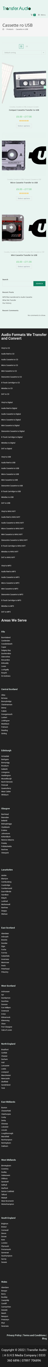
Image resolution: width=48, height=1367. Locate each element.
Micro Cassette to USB (10, 474)
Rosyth (4, 673)
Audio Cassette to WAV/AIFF (12, 523)
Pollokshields (6, 846)
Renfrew (4, 850)
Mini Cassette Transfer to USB (24, 255)
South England (8, 1218)
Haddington (6, 775)
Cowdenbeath (6, 644)
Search (5, 279)
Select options (24, 126)
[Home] (3, 29)
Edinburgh (6, 750)
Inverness (5, 959)
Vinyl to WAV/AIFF (8, 511)
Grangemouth (6, 714)
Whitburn (5, 795)
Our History (6, 303)
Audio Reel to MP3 (8, 571)
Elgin (3, 946)
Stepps (4, 911)
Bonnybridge (6, 701)
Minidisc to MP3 (7, 606)
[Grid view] (21, 46)
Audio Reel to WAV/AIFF (10, 517)
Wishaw (4, 914)
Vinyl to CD (5, 348)
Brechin (4, 940)
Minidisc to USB (7, 497)
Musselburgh (6, 779)
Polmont (4, 727)
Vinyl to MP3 (6, 566)
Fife (3, 631)
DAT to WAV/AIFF (8, 557)
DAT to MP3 (6, 612)
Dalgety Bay (6, 650)
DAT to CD (5, 394)
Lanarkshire (7, 869)
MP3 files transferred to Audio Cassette (17, 297)
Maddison (5, 724)
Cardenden (5, 641)
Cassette (12, 107)
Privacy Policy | (15, 1335)
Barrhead (5, 814)
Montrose (5, 962)
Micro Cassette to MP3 (10, 583)
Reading (4, 730)
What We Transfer (9, 300)
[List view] (27, 46)
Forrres (4, 953)
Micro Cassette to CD (9, 365)
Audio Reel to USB (8, 463)
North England (8, 1044)
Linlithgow (5, 721)
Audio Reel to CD (7, 354)
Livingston (5, 772)
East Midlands (8, 1102)
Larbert (4, 717)
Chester (4, 1056)
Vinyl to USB (6, 457)
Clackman (5, 705)
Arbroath (4, 937)
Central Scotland (9, 689)
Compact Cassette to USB (32, 179)
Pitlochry (4, 972)
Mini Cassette (25, 252)
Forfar (3, 950)
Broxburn (5, 766)
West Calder (6, 792)
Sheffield (4, 1082)
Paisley (4, 843)
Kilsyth (4, 898)
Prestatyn (5, 1320)
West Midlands (8, 1160)
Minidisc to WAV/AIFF (9, 552)
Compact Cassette (33, 107)
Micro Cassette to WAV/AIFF (12, 529)
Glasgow (5, 808)
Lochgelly (5, 670)
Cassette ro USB (22, 29)
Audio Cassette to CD (9, 360)
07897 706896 (31, 1360)
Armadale (5, 756)
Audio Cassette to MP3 (10, 577)
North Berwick (7, 782)
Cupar (3, 647)
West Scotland (8, 986)
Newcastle (5, 1078)
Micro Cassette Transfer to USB (24, 182)
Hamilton (5, 895)
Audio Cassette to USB (10, 468)
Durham (4, 1059)
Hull (2, 1062)
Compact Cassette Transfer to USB (24, 110)
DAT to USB (5, 503)
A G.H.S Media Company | (21, 1355)
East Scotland (8, 927)
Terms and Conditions (34, 1335)
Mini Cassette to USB (37, 252)
